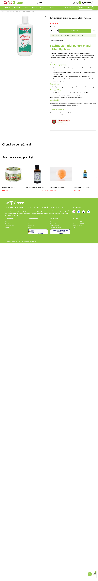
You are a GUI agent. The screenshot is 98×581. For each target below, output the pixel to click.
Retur (6, 222)
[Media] (45, 16)
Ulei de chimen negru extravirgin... (35, 187)
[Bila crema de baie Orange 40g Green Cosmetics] (61, 174)
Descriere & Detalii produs (56, 40)
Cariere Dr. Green (77, 225)
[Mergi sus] (94, 576)
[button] (51, 30)
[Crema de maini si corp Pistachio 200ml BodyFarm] (13, 174)
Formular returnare (9, 225)
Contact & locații (69, 7)
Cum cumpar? (31, 225)
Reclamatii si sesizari (55, 227)
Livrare (29, 227)
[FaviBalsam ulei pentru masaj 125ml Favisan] (25, 37)
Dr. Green (11, 240)
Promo (27, 7)
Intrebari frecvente (54, 225)
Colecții (34, 7)
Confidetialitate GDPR (78, 223)
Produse (7, 7)
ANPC (74, 227)
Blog (60, 7)
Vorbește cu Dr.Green (85, 7)
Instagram (73, 211)
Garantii (7, 223)
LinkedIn (88, 211)
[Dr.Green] (13, 2)
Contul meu (30, 222)
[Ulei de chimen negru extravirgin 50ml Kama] (37, 174)
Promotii (7, 227)
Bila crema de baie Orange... (57, 187)
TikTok (83, 211)
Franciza (52, 7)
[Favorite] (77, 3)
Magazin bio (17, 7)
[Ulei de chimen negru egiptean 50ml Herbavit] (85, 174)
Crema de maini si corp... (8, 187)
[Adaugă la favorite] (94, 30)
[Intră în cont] (74, 2)
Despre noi (43, 7)
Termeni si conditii (77, 222)
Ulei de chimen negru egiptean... (82, 187)
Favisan (52, 15)
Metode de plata (32, 223)
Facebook (78, 211)
